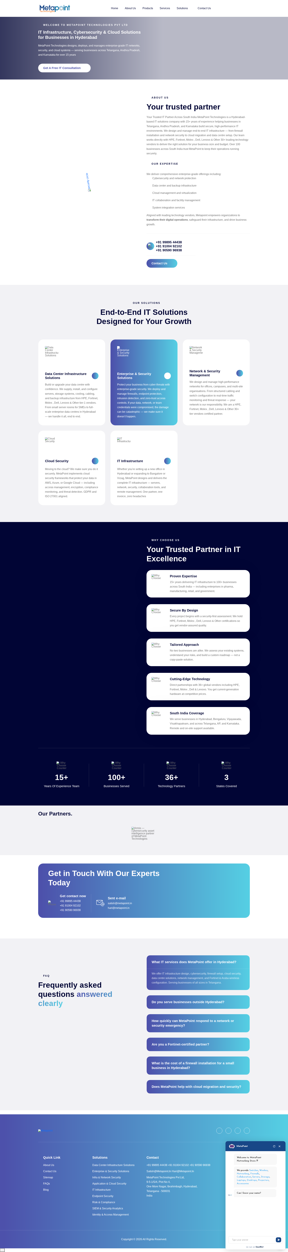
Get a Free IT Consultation (62, 68)
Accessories (243, 1183)
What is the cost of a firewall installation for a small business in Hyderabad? (193, 1065)
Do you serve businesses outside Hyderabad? (188, 1002)
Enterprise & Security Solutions (110, 1171)
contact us (159, 263)
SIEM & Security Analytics (107, 1208)
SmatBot (260, 1247)
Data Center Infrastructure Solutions (113, 1165)
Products (147, 8)
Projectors (263, 1180)
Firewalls (254, 1173)
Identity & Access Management (110, 1214)
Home (114, 8)
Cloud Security (56, 461)
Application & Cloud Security (109, 1183)
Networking (243, 1173)
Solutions (182, 8)
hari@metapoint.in (119, 907)
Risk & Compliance (103, 1202)
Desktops (252, 1180)
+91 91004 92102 (169, 246)
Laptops (241, 1180)
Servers (256, 1177)
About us (48, 1165)
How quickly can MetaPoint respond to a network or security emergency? (193, 1023)
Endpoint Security (102, 1196)
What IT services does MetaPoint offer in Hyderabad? (194, 962)
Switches (253, 1170)
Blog (46, 1189)
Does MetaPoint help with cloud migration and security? (196, 1086)
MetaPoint (242, 1146)
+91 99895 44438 (169, 242)
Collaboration (244, 1177)
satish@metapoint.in (120, 903)
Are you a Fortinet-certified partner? (180, 1044)
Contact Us (204, 8)
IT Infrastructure (130, 461)
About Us (130, 8)
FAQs (46, 1183)
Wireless (263, 1170)
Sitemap (48, 1177)
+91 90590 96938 (169, 250)
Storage (265, 1177)
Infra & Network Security (106, 1177)
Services (165, 8)
